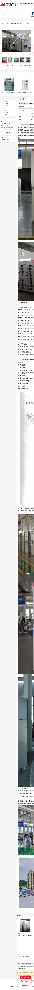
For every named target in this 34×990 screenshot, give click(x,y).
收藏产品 (5, 65)
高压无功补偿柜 (22, 967)
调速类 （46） (6, 103)
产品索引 (4, 137)
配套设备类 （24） (7, 108)
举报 (13, 65)
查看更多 (8, 133)
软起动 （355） (6, 101)
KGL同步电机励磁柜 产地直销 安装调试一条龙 (12, 93)
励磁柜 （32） (6, 112)
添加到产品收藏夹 (6, 139)
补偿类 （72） (6, 110)
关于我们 (12, 986)
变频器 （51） (6, 105)
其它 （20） (5, 114)
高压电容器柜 (21, 968)
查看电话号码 (7, 123)
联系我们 (19, 986)
